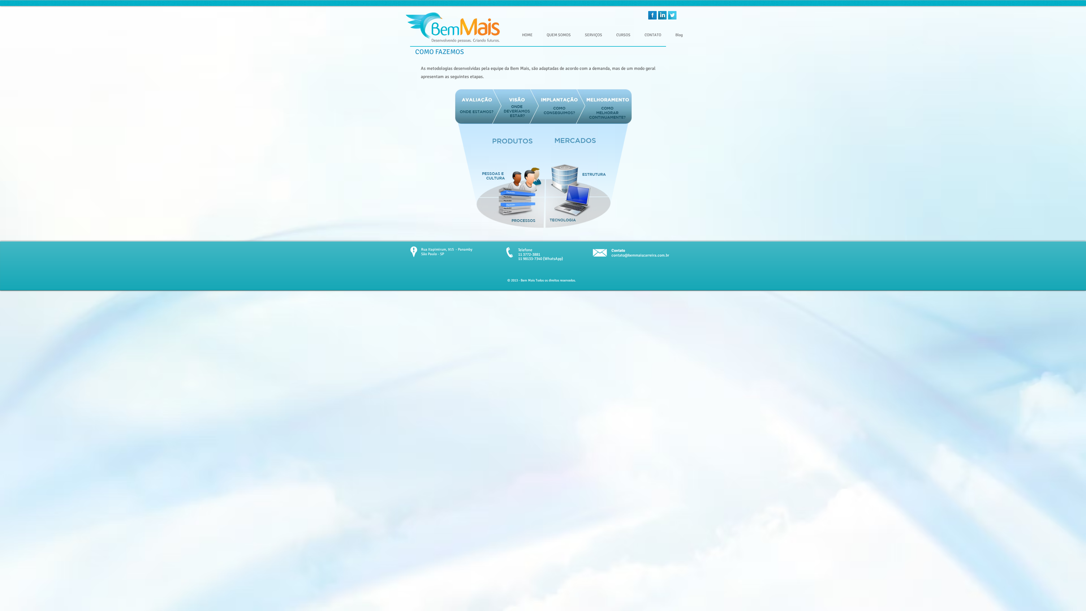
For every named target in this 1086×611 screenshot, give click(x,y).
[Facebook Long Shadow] (652, 15)
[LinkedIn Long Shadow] (662, 15)
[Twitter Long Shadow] (672, 15)
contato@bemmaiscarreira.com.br (640, 255)
